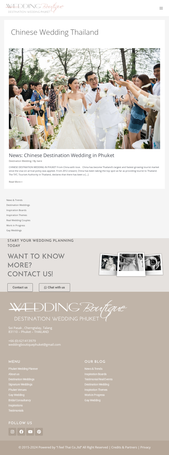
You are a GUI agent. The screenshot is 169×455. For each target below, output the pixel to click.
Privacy (145, 447)
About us (13, 374)
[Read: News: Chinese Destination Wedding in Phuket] (84, 98)
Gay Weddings (14, 230)
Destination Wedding (20, 160)
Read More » (15, 181)
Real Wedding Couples (18, 220)
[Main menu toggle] (161, 8)
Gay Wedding (16, 395)
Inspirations (15, 405)
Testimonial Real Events (98, 379)
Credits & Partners (124, 447)
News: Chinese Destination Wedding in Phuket (61, 155)
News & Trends (14, 200)
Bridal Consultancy (19, 400)
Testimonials (15, 410)
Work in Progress (15, 225)
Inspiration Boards (16, 210)
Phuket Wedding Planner (23, 368)
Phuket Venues (17, 389)
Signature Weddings (20, 384)
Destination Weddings (18, 204)
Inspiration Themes (16, 215)
